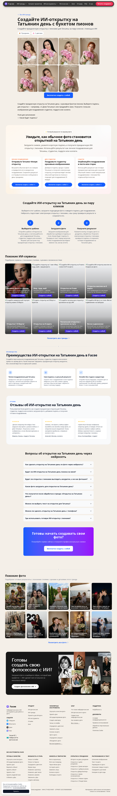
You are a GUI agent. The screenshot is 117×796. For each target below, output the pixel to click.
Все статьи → (75, 723)
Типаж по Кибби (55, 723)
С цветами (37, 33)
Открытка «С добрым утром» (80, 769)
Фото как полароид (55, 762)
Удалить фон (53, 714)
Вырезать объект (12, 767)
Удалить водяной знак (14, 775)
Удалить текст (11, 772)
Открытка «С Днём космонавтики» (76, 775)
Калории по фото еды (99, 772)
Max (10, 731)
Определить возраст (56, 738)
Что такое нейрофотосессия (80, 709)
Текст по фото (96, 762)
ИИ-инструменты (50, 4)
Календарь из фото (55, 775)
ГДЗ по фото (53, 735)
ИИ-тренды (21, 4)
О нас (91, 4)
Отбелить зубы (11, 777)
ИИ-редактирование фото (58, 717)
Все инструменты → (56, 743)
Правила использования (100, 723)
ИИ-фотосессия (33, 709)
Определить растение (99, 770)
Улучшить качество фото (57, 711)
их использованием (19, 788)
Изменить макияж (33, 775)
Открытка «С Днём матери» (79, 766)
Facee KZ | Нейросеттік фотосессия (12, 737)
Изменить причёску (34, 770)
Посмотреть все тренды (57, 338)
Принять (16, 791)
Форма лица (32, 767)
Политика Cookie (98, 730)
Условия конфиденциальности (99, 719)
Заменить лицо (54, 729)
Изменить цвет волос (34, 772)
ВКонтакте (12, 724)
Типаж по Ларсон (33, 762)
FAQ (85, 4)
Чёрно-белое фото (55, 764)
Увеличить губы (33, 777)
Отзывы (80, 4)
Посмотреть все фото (57, 642)
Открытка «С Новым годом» (79, 778)
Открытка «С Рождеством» (79, 781)
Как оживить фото (77, 720)
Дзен (10, 727)
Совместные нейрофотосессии (76, 716)
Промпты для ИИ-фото (35, 715)
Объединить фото (55, 741)
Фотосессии (64, 4)
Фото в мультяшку (55, 759)
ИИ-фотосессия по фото (78, 712)
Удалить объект (11, 770)
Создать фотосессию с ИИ (24, 687)
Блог (73, 4)
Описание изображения (99, 759)
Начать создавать (105, 4)
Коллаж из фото (55, 732)
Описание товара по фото (100, 767)
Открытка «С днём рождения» (76, 763)
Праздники (24, 33)
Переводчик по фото (98, 764)
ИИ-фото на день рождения (79, 759)
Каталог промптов (35, 4)
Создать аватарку (55, 720)
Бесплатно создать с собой (58, 95)
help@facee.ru (97, 709)
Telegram (12, 720)
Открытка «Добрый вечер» (79, 771)
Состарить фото (54, 767)
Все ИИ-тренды (25, 15)
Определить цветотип (57, 726)
